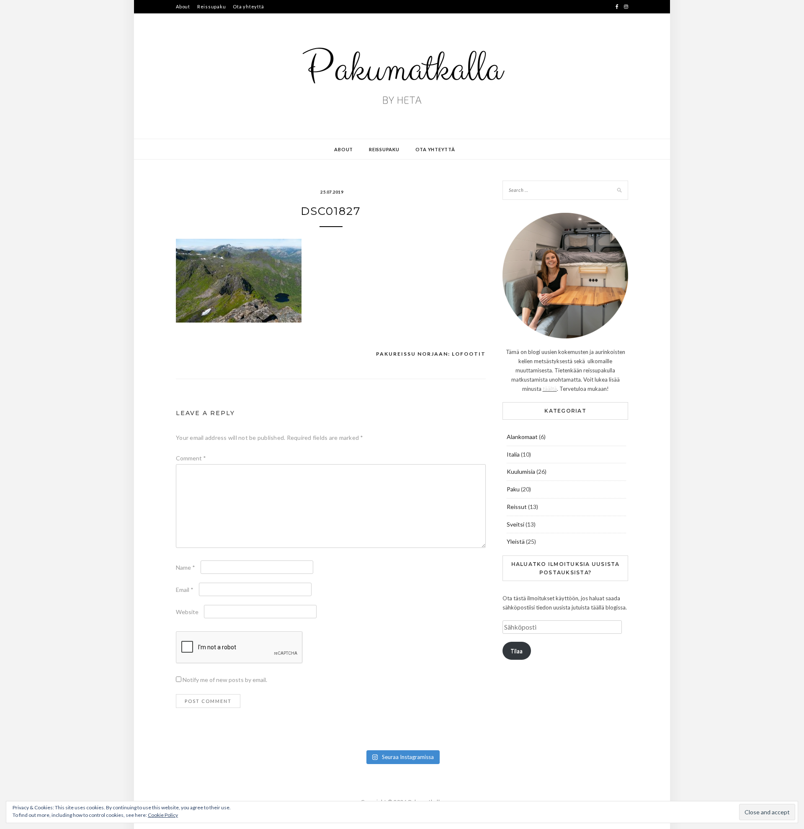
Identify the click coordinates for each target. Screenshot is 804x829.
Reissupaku (211, 6)
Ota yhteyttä (248, 6)
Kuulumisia (521, 471)
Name (185, 567)
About (183, 6)
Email (184, 589)
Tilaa (516, 651)
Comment (191, 458)
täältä (550, 388)
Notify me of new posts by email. (225, 679)
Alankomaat (522, 436)
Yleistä (516, 541)
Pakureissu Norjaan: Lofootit (431, 354)
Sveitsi (515, 524)
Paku (513, 489)
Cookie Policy (163, 815)
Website (187, 611)
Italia (513, 454)
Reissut (517, 506)
